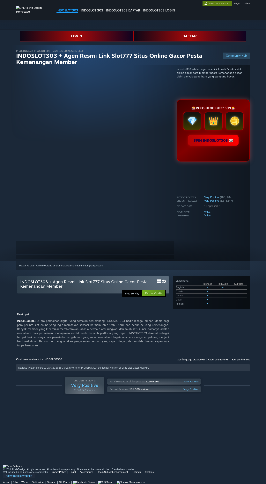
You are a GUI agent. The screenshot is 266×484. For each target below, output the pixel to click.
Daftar (247, 3)
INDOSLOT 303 (92, 10)
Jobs (15, 482)
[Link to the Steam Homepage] (33, 11)
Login (237, 3)
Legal (73, 472)
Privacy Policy (58, 472)
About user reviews (218, 359)
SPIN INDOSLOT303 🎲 (213, 140)
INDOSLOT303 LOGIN (159, 10)
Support (51, 482)
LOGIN (76, 36)
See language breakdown (191, 359)
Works (24, 482)
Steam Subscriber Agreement (112, 472)
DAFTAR (189, 36)
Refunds (136, 472)
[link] (19, 475)
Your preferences (241, 359)
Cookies (149, 472)
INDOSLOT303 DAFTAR (123, 10)
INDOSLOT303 (67, 10)
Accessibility (86, 472)
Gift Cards (64, 482)
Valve (207, 212)
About (6, 482)
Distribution (38, 482)
